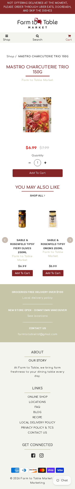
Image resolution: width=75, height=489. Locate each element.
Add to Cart (22, 273)
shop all (36, 195)
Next (70, 240)
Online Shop (38, 397)
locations (41, 316)
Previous (5, 240)
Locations (37, 402)
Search (37, 39)
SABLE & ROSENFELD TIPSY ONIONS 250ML (53, 244)
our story (38, 360)
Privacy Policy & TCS (37, 427)
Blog (37, 412)
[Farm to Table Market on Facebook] (33, 456)
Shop (6, 39)
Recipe (37, 417)
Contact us (37, 432)
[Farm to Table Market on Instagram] (41, 456)
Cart (69, 39)
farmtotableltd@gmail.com (37, 334)
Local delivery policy (37, 298)
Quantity (37, 155)
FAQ (37, 407)
